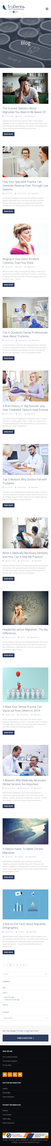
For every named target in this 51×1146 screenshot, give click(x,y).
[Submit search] (46, 974)
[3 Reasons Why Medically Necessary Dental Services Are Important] (26, 760)
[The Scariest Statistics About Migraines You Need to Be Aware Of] (26, 88)
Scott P (20, 116)
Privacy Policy (7, 1065)
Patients (32, 116)
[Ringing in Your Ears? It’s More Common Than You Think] (26, 239)
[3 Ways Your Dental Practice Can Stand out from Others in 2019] (26, 685)
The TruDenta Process (10, 1057)
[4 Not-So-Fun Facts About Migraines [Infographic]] (26, 904)
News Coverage (9, 997)
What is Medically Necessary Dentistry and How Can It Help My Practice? (25, 554)
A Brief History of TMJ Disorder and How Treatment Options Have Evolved (25, 408)
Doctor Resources (8, 1097)
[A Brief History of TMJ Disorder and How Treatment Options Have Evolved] (26, 386)
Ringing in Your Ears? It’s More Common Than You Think (21, 260)
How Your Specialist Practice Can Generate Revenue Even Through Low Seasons (25, 185)
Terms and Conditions (10, 1061)
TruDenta (20, 857)
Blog (28, 116)
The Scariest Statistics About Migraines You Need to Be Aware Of (24, 110)
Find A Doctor (7, 1115)
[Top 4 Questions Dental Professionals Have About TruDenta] (26, 312)
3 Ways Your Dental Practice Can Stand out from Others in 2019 (22, 708)
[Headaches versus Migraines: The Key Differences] (26, 608)
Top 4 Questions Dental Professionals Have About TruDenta (25, 334)
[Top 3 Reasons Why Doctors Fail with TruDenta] (26, 459)
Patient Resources (8, 1123)
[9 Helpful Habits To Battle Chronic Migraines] (26, 831)
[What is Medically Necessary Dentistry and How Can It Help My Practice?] (26, 533)
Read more (8, 134)
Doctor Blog (6, 1093)
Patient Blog (6, 1119)
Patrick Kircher (21, 193)
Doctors (36, 193)
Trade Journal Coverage (11, 1000)
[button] (47, 9)
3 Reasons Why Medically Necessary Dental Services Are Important (24, 782)
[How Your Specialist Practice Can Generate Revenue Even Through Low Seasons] (26, 162)
